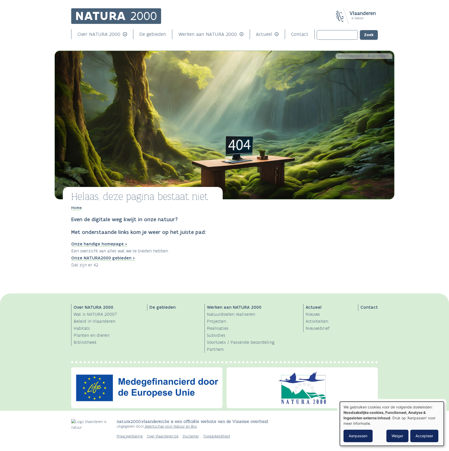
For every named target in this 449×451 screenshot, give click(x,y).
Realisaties (217, 328)
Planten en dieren (91, 335)
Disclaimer (191, 436)
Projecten (216, 321)
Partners (215, 349)
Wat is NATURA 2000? (95, 314)
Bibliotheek (85, 342)
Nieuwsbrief (317, 328)
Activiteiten (317, 321)
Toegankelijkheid (216, 436)
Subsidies (216, 335)
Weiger (397, 436)
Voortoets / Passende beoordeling (241, 342)
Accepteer (424, 436)
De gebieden (152, 34)
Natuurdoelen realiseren (231, 314)
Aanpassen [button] (358, 436)
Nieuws (313, 314)
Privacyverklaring (130, 436)
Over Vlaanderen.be (163, 436)
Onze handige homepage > (99, 244)
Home (76, 207)
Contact (299, 34)
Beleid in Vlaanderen (94, 321)
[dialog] (392, 424)
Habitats (82, 328)
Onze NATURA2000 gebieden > (103, 258)
